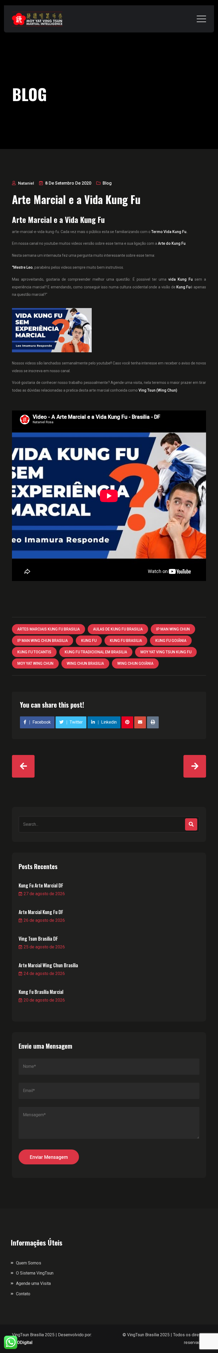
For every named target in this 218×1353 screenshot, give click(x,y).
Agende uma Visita (33, 1283)
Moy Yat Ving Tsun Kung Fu (165, 652)
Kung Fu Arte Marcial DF (41, 885)
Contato (23, 1293)
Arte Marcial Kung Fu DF (41, 911)
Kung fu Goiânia (170, 640)
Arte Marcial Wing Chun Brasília (48, 965)
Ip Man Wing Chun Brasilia (42, 640)
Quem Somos (28, 1262)
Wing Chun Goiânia (135, 663)
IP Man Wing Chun (173, 629)
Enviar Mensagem (49, 1157)
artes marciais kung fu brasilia (48, 629)
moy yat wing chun (35, 663)
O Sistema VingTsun (34, 1273)
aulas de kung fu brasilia (118, 629)
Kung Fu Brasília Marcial (41, 991)
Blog (107, 183)
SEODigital (22, 1342)
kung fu (89, 640)
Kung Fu (183, 287)
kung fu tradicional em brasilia (96, 652)
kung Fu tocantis (34, 652)
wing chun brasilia (85, 663)
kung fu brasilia (126, 640)
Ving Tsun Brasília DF (38, 938)
